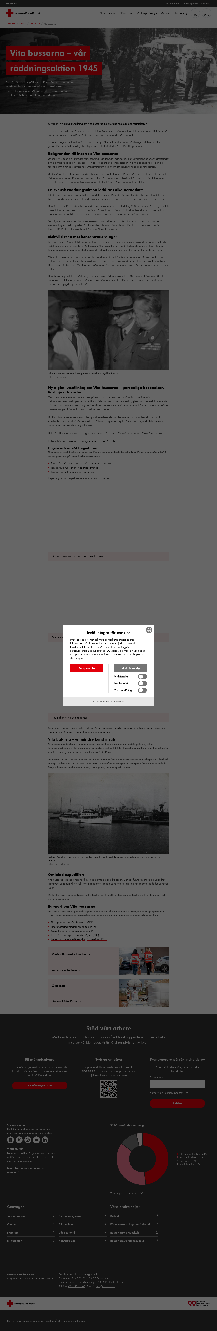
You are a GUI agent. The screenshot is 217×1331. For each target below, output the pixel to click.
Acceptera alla (87, 668)
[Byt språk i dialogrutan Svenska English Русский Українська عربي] (148, 630)
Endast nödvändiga (130, 668)
